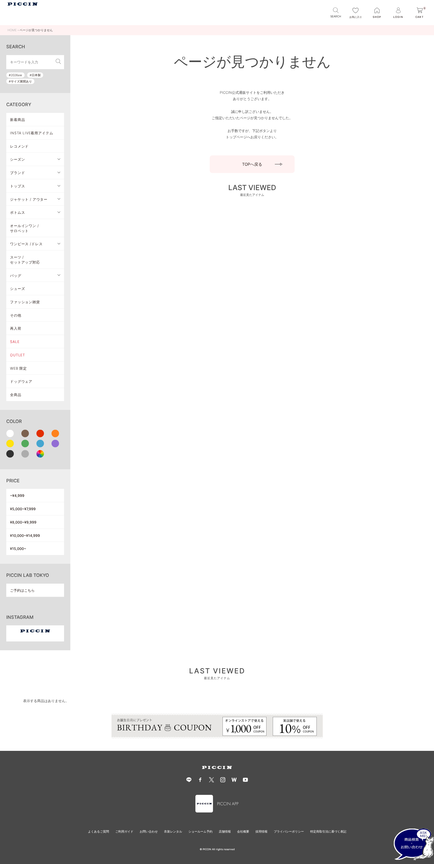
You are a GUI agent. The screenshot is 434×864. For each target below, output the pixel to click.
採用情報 (261, 831)
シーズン (17, 159)
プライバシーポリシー (289, 831)
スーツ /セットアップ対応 (25, 259)
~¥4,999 (17, 495)
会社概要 (243, 831)
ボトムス (17, 212)
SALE (14, 341)
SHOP (377, 16)
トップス (17, 186)
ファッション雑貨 (25, 302)
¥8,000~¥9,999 (23, 522)
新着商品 (17, 119)
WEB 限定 (18, 368)
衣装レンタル (173, 831)
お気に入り (355, 16)
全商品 (15, 395)
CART (420, 13)
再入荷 (15, 328)
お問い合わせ (149, 831)
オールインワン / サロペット (24, 228)
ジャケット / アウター (28, 199)
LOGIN (398, 16)
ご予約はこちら (22, 590)
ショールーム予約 (200, 831)
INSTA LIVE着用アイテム (31, 133)
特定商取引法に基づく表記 (328, 831)
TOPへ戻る (252, 164)
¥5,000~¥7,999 (23, 509)
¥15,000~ (18, 548)
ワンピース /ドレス (26, 244)
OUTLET (17, 355)
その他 (15, 315)
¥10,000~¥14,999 (25, 535)
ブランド (17, 172)
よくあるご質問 (98, 831)
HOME (12, 30)
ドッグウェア (21, 381)
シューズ (17, 288)
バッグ (15, 275)
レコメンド (19, 146)
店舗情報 (225, 831)
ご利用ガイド (124, 831)
